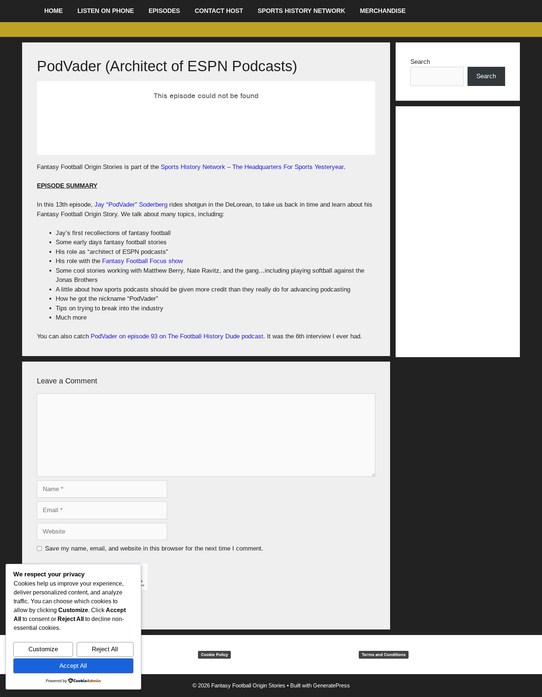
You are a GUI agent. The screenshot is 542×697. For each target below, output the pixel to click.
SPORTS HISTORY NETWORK (301, 10)
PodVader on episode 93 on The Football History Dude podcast (177, 336)
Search (420, 61)
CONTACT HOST (219, 10)
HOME (53, 10)
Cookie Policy (214, 654)
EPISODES (164, 10)
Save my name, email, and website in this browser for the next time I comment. (154, 548)
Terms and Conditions (384, 654)
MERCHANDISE (383, 10)
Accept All (73, 665)
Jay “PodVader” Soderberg (130, 204)
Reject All (105, 649)
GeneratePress (331, 685)
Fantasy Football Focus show (142, 261)
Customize (43, 649)
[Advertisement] (457, 231)
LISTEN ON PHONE (105, 10)
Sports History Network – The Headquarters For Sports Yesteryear (252, 166)
